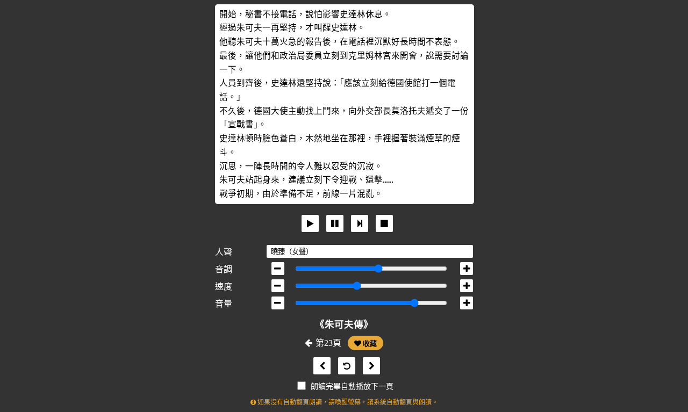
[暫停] (334, 223)
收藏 (369, 343)
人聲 (223, 252)
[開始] (310, 223)
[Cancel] (384, 223)
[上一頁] (319, 366)
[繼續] (359, 223)
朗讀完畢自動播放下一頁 (352, 386)
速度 (223, 286)
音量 (223, 303)
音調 (223, 269)
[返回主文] (344, 366)
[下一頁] (368, 366)
